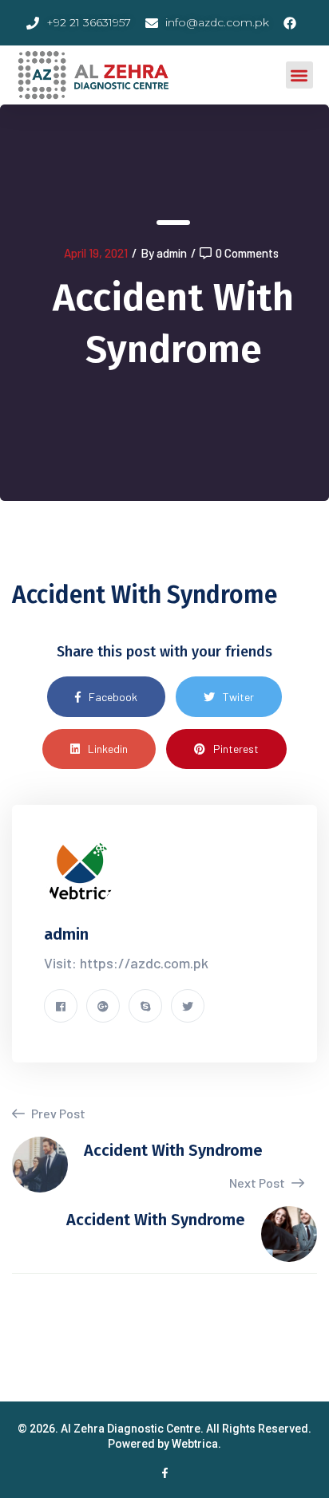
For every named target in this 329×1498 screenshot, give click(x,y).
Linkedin (108, 748)
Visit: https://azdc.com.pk (126, 963)
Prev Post (57, 1113)
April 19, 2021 (96, 253)
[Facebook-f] (165, 1473)
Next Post (258, 1182)
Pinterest (236, 748)
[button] (300, 75)
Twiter (238, 697)
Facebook (113, 697)
